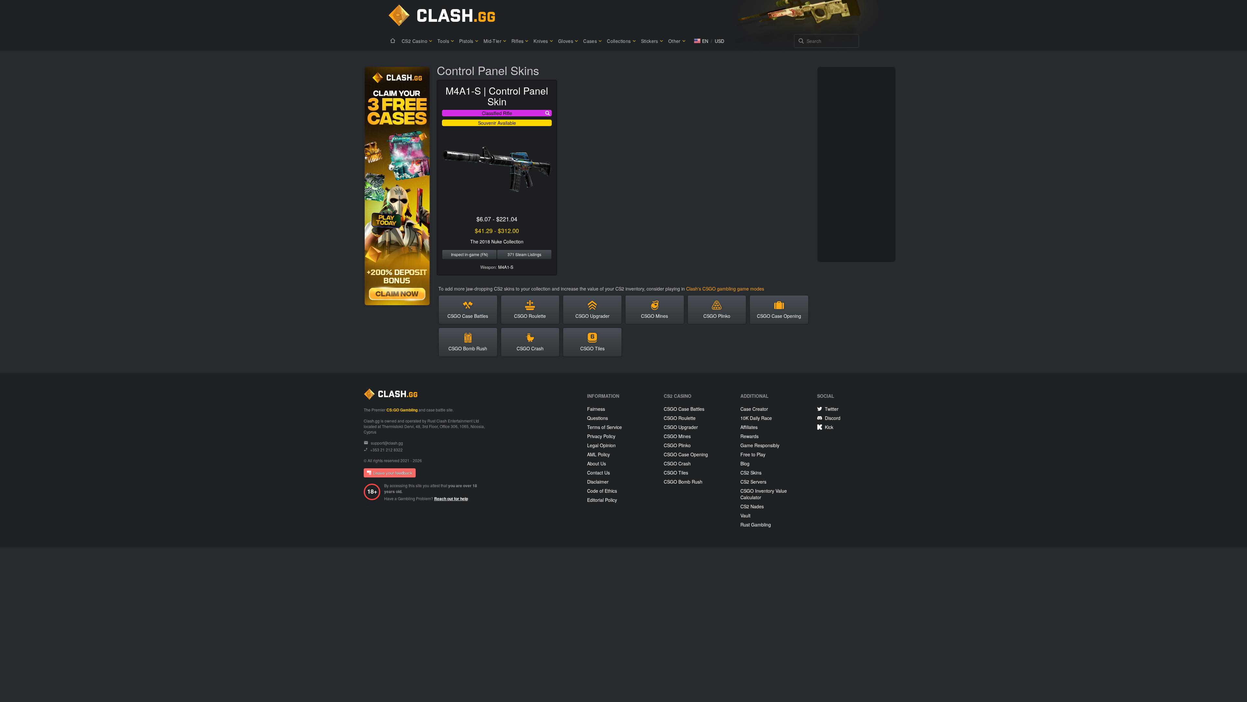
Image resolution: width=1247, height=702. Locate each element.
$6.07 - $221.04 (496, 218)
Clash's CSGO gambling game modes (725, 288)
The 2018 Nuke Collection (496, 241)
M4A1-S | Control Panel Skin (497, 96)
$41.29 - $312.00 (497, 230)
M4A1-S (505, 267)
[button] (701, 41)
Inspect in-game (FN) (469, 254)
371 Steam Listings (524, 254)
